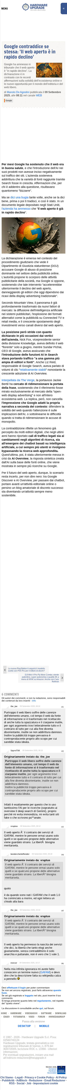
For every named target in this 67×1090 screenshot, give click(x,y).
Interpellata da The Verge (18, 380)
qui (41, 1008)
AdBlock (21, 1080)
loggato (29, 995)
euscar (14, 963)
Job (29, 1083)
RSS (12, 1083)
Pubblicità (8, 1080)
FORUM (41, 1016)
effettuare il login (16, 987)
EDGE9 (6, 1016)
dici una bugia (19, 197)
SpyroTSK (15, 750)
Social (20, 1083)
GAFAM (45, 972)
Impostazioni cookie (45, 1083)
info (34, 700)
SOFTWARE (46, 1013)
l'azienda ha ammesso (16, 208)
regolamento (44, 1000)
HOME (4, 1013)
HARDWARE (15, 1013)
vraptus (14, 826)
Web (39, 95)
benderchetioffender (20, 854)
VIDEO (31, 1016)
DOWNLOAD (60, 1013)
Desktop (24, 1026)
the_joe (14, 706)
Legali (19, 1077)
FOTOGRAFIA (19, 1016)
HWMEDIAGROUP (57, 1016)
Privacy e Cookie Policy (39, 1077)
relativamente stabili (33, 369)
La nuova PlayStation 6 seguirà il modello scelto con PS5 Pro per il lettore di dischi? (26, 669)
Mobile (44, 1026)
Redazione (35, 1080)
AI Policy (61, 1077)
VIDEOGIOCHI (31, 1013)
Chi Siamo (6, 1077)
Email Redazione (54, 1080)
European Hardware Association (51, 1071)
